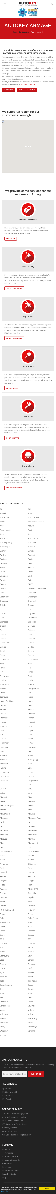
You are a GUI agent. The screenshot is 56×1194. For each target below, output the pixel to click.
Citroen (3, 613)
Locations (6, 1167)
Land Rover (5, 776)
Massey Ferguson (7, 805)
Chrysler (31, 605)
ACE (29, 509)
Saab (30, 926)
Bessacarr (4, 563)
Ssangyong (4, 956)
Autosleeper (5, 546)
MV (1, 847)
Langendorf (33, 780)
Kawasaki (32, 747)
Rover (2, 926)
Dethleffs (32, 638)
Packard (3, 872)
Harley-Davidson (7, 701)
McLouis (31, 814)
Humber (31, 713)
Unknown (4, 1001)
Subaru (3, 964)
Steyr (30, 956)
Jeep (30, 734)
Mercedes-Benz (34, 818)
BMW (2, 567)
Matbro (31, 805)
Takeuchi (4, 976)
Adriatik (3, 513)
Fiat (1, 672)
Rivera (30, 914)
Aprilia (2, 521)
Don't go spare (12, 438)
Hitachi (3, 709)
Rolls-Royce (5, 922)
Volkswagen (5, 1014)
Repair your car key (14, 338)
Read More (4, 1192)
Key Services (7, 1095)
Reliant (31, 901)
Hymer (31, 717)
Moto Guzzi (33, 843)
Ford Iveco (4, 680)
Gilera (2, 692)
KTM (30, 763)
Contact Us (7, 1163)
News (2, 855)
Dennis (3, 638)
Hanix (30, 697)
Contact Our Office (27, 90)
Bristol (30, 571)
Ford (30, 676)
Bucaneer (4, 576)
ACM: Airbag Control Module (14, 1117)
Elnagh (31, 655)
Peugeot (3, 880)
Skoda (30, 947)
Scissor (31, 935)
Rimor (2, 914)
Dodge (31, 647)
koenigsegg (33, 759)
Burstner (3, 584)
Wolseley (4, 1031)
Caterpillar (4, 596)
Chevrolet (32, 601)
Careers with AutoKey (11, 1160)
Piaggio (31, 880)
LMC (30, 788)
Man (30, 797)
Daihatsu (32, 630)
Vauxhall (31, 1006)
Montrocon (33, 834)
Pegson (31, 872)
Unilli (30, 997)
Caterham (32, 592)
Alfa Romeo (5, 517)
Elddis (2, 655)
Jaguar (30, 730)
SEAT (2, 947)
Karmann (4, 747)
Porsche (3, 889)
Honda (3, 713)
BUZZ (30, 584)
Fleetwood (4, 676)
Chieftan (3, 605)
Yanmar (3, 1035)
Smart (2, 951)
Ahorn (30, 513)
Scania (2, 935)
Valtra (30, 1001)
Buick (30, 580)
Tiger (2, 989)
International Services (11, 1170)
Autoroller (32, 542)
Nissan (31, 855)
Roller (2, 918)
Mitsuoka (4, 830)
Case (2, 592)
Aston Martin (5, 530)
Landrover (4, 780)
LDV (2, 784)
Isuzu (30, 726)
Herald (30, 701)
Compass (4, 622)
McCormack (5, 814)
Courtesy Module (9, 1127)
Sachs (2, 930)
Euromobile (33, 659)
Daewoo (31, 626)
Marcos (3, 801)
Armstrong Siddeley (36, 521)
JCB (1, 734)
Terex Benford (6, 985)
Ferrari (2, 667)
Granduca (4, 697)
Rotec (30, 922)
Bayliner (3, 555)
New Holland (33, 851)
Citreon (31, 609)
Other (30, 868)
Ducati (2, 651)
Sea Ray (3, 943)
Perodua (31, 876)
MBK (30, 809)
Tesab (30, 985)
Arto (2, 525)
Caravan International (37, 588)
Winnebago (33, 1026)
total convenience (14, 288)
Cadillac (3, 588)
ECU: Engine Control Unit (12, 1120)
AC (1, 509)
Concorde (32, 622)
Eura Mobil (4, 659)
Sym (2, 972)
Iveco (2, 730)
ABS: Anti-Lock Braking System (15, 1113)
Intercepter (4, 726)
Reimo (2, 901)
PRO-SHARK (33, 889)
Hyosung (3, 722)
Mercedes (4, 818)
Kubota (3, 768)
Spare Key (6, 1088)
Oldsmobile (33, 864)
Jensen (3, 738)
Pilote (2, 885)
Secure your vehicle (14, 488)
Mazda (3, 809)
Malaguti (3, 797)
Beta (30, 563)
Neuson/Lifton (6, 851)
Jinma (30, 738)
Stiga (2, 960)
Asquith (31, 525)
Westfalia (4, 1022)
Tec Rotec (32, 981)
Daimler (3, 634)
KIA (29, 751)
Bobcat (31, 567)
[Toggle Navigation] (5, 4)
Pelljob (3, 876)
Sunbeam (32, 964)
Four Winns (5, 684)
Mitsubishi (32, 826)
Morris (2, 843)
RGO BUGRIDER (7, 910)
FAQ (2, 663)
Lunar (30, 793)
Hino (30, 705)
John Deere (5, 743)
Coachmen (32, 617)
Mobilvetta (32, 830)
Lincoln (3, 788)
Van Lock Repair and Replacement (16, 1135)
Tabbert (31, 972)
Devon (31, 642)
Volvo (30, 1014)
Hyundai (31, 722)
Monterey (4, 834)
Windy (2, 1026)
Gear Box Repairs (9, 1131)
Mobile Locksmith (9, 1092)
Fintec (30, 672)
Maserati (31, 801)
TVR (1, 997)
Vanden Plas (5, 1006)
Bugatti (3, 580)
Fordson (31, 680)
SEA (29, 939)
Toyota (31, 989)
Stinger (31, 960)
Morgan (31, 839)
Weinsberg (32, 1018)
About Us (6, 1149)
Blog (4, 1177)
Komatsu (4, 763)
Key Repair (6, 1099)
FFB (29, 667)
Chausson (4, 601)
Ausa (2, 534)
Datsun (31, 634)
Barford (3, 551)
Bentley (31, 559)
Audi (30, 530)
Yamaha (31, 1031)
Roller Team (33, 918)
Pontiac (31, 885)
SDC (2, 939)
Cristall (3, 626)
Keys (2, 751)
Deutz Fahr (4, 642)
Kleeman (3, 755)
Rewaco (31, 905)
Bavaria (31, 551)
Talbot (30, 976)
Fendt (30, 663)
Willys (30, 1022)
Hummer (3, 717)
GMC (30, 692)
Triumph (3, 993)
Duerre (31, 651)
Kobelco (3, 759)
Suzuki (2, 968)
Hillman (3, 705)
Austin (30, 534)
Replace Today (12, 388)
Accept (47, 1188)
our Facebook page (28, 84)
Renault (3, 905)
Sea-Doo (32, 943)
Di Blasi (3, 647)
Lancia (30, 772)
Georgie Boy (33, 688)
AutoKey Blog (6, 542)
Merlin (2, 822)
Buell (30, 576)
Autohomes (33, 538)
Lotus (2, 793)
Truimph (31, 993)
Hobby (30, 709)
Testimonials (7, 1153)
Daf (1, 630)
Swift (30, 968)
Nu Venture (5, 864)
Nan (30, 847)
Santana (31, 930)
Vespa (2, 1010)
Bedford (31, 555)
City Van (31, 613)
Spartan (31, 951)
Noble (2, 859)
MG (29, 822)
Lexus (30, 784)
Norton (31, 859)
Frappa (3, 688)
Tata (2, 981)
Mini (2, 826)
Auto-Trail (4, 538)
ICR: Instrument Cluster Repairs (15, 1124)
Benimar (3, 559)
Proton (3, 893)
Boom (2, 571)
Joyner (30, 743)
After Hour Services (10, 1156)
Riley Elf (31, 910)
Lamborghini (5, 772)
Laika (30, 768)
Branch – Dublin (9, 1174)
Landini (31, 776)
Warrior (3, 1018)
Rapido (31, 897)
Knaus (30, 755)
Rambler (3, 897)
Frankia (31, 684)
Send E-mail (8, 90)
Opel (2, 868)
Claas (2, 617)
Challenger (32, 596)
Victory (31, 1010)
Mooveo (3, 839)
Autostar (31, 546)
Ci (1, 609)
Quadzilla (32, 893)
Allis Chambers (34, 517)
